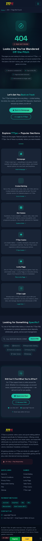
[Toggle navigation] (38, 4)
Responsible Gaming (31, 345)
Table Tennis (17, 354)
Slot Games (26, 477)
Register (15, 539)
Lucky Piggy (27, 480)
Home (3, 10)
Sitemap (28, 354)
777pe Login (27, 490)
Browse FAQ (22, 402)
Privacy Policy (30, 350)
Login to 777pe (22, 117)
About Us (17, 345)
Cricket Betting (27, 474)
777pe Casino (27, 487)
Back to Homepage (22, 110)
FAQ (7, 345)
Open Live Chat (22, 396)
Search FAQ (35, 339)
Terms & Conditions (15, 350)
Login (27, 539)
